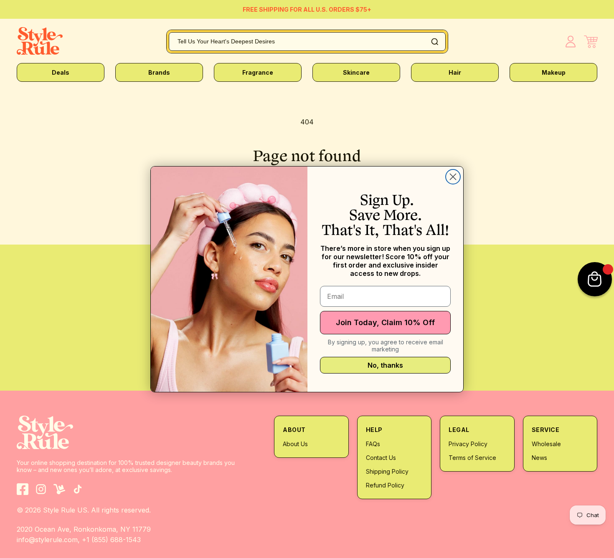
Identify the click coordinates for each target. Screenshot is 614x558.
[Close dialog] (453, 176)
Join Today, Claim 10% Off (385, 322)
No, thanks (385, 365)
